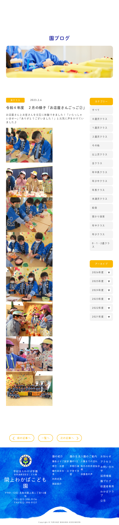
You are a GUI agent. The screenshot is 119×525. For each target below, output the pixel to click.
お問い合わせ (107, 469)
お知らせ (105, 456)
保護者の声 (87, 474)
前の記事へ (22, 438)
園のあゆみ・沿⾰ (60, 472)
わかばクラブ (107, 493)
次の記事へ (68, 438)
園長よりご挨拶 (60, 461)
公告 (103, 500)
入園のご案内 (89, 456)
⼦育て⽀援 (74, 472)
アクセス (105, 461)
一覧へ (46, 438)
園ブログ (105, 481)
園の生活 (75, 456)
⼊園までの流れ (89, 461)
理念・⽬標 (58, 466)
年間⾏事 (74, 466)
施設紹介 (57, 484)
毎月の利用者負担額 (90, 467)
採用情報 (105, 476)
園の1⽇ (74, 461)
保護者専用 (107, 486)
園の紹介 (57, 456)
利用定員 (57, 479)
